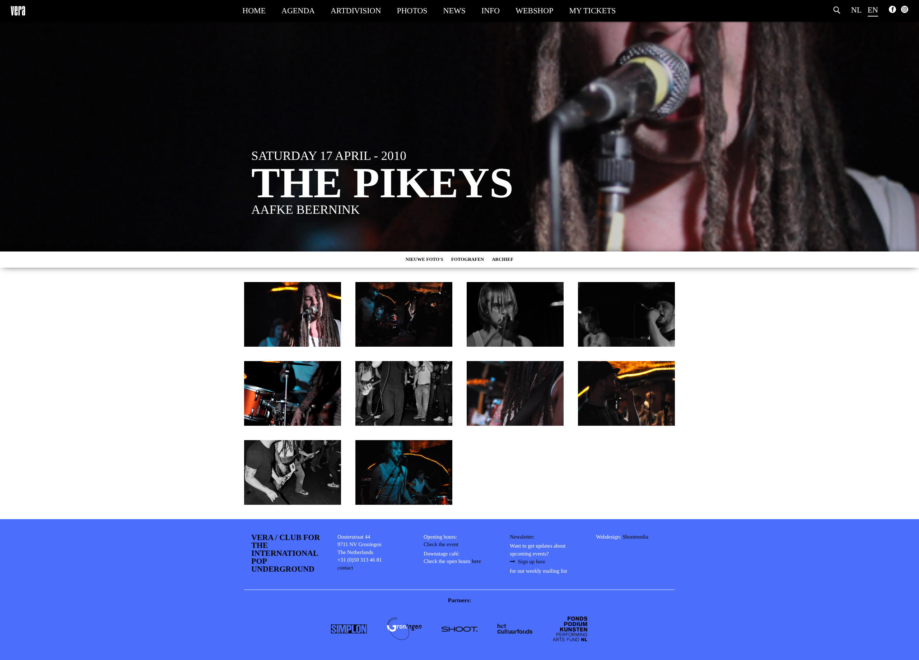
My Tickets (592, 10)
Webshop (534, 10)
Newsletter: (522, 537)
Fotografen (467, 259)
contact (345, 568)
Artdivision (356, 10)
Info (490, 10)
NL (856, 9)
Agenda (298, 10)
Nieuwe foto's (424, 259)
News (454, 10)
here (476, 561)
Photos (412, 10)
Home (254, 10)
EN (873, 9)
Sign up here (531, 562)
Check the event (441, 545)
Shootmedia (635, 537)
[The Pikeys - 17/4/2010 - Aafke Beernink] (292, 314)
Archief (502, 259)
